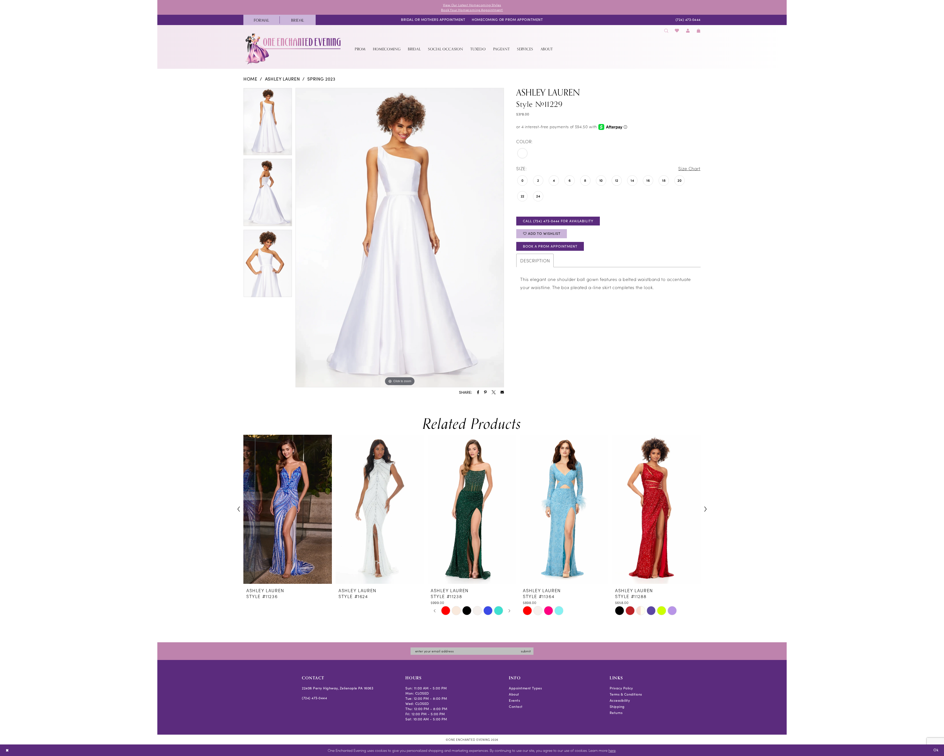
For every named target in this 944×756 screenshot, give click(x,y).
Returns (616, 712)
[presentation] (287, 509)
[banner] (293, 49)
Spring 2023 (321, 79)
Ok (936, 749)
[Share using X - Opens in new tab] (494, 392)
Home (250, 79)
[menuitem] (261, 20)
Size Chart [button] (689, 168)
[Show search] (666, 30)
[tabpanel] (267, 123)
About (514, 694)
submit (526, 651)
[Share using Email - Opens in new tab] (502, 392)
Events (514, 700)
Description (535, 260)
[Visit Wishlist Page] (677, 30)
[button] (687, 30)
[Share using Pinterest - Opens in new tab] (485, 392)
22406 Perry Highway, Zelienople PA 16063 (337, 688)
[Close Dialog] (7, 750)
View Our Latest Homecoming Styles (472, 4)
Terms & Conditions (626, 694)
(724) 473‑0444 (314, 698)
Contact (516, 706)
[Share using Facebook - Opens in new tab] (478, 392)
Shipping (617, 706)
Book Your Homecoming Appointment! (472, 9)
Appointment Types (525, 688)
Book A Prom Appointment (550, 246)
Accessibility (620, 700)
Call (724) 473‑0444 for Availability (558, 221)
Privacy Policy (621, 688)
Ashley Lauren (282, 79)
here (612, 750)
